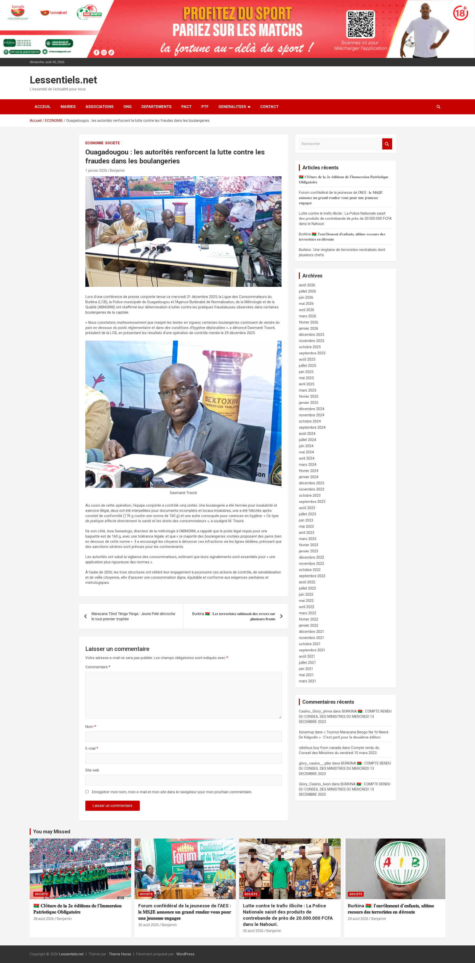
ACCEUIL (43, 106)
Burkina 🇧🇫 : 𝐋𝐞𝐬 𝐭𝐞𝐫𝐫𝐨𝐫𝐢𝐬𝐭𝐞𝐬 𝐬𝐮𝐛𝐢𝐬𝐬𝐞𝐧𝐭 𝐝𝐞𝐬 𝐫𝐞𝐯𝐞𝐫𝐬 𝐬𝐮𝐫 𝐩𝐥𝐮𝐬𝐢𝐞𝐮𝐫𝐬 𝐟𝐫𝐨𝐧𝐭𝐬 (233, 616)
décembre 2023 (311, 483)
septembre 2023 (312, 501)
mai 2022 (306, 600)
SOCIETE (112, 143)
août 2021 (307, 656)
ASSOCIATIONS (100, 106)
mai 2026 (306, 303)
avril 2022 (306, 607)
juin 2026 (306, 297)
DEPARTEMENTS (156, 106)
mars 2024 (307, 464)
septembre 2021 (312, 650)
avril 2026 (306, 310)
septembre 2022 (312, 576)
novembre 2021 (311, 638)
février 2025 (308, 396)
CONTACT (269, 106)
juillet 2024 (307, 440)
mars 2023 (307, 539)
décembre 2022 (311, 557)
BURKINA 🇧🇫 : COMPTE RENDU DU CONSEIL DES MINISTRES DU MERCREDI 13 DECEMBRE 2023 (345, 716)
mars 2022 (307, 613)
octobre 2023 (310, 495)
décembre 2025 (311, 334)
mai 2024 (306, 452)
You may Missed (51, 832)
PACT (186, 106)
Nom (90, 726)
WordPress (185, 954)
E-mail (91, 748)
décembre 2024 (311, 409)
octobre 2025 (310, 347)
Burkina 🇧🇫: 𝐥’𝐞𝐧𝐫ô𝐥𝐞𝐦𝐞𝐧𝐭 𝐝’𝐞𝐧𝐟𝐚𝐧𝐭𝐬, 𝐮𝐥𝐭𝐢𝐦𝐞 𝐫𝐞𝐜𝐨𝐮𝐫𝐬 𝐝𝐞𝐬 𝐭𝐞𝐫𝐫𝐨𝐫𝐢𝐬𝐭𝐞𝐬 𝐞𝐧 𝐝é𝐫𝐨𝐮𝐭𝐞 (391, 909)
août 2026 (307, 285)
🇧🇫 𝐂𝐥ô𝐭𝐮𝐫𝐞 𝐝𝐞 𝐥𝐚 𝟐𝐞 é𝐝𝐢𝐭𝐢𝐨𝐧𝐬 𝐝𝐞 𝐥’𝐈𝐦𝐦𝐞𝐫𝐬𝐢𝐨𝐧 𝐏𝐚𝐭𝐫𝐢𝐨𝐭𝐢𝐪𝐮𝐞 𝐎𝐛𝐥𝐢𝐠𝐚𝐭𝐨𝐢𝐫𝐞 (77, 909)
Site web (92, 770)
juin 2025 (306, 372)
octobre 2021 (310, 644)
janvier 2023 (308, 551)
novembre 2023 (311, 489)
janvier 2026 (308, 328)
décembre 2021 (311, 631)
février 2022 (308, 619)
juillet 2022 (307, 588)
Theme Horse (120, 954)
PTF (205, 106)
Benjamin (117, 171)
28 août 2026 (43, 919)
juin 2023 (306, 520)
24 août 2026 (358, 919)
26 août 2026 (148, 925)
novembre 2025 (311, 341)
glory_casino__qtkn (315, 763)
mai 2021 (306, 675)
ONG (127, 106)
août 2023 (307, 508)
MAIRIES (68, 106)
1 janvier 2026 (96, 171)
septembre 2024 (312, 427)
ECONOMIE (94, 143)
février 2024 (308, 471)
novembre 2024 (311, 415)
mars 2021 (307, 681)
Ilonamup (306, 732)
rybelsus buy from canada (320, 747)
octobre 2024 (310, 421)
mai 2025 (306, 378)
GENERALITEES (232, 106)
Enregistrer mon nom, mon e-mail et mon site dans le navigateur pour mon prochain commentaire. (172, 792)
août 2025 (307, 359)
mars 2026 (307, 316)
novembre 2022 (311, 563)
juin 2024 (306, 446)
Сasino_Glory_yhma (315, 711)
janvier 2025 (308, 402)
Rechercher (387, 143)
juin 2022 (306, 594)
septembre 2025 (312, 353)
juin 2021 (306, 669)
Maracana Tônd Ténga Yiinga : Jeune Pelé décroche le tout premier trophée (133, 616)
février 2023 (308, 545)
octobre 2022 (310, 570)
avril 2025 (306, 384)
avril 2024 (306, 458)
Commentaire (97, 667)
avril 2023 (306, 532)
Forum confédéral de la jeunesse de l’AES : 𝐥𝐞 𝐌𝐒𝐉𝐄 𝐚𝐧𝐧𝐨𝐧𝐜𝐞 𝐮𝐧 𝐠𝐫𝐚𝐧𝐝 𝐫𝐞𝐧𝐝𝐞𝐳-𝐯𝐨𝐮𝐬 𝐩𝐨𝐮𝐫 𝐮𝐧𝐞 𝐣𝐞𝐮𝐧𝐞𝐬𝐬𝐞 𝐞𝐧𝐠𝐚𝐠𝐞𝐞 (340, 197)
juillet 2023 (307, 514)
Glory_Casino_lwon (315, 784)
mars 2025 (307, 390)
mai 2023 (306, 526)
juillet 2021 (307, 662)
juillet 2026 (307, 291)
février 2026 (308, 322)
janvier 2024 (308, 477)
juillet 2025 (307, 365)
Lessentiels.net (63, 80)
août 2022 (307, 582)
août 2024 (307, 433)
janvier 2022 (308, 625)
